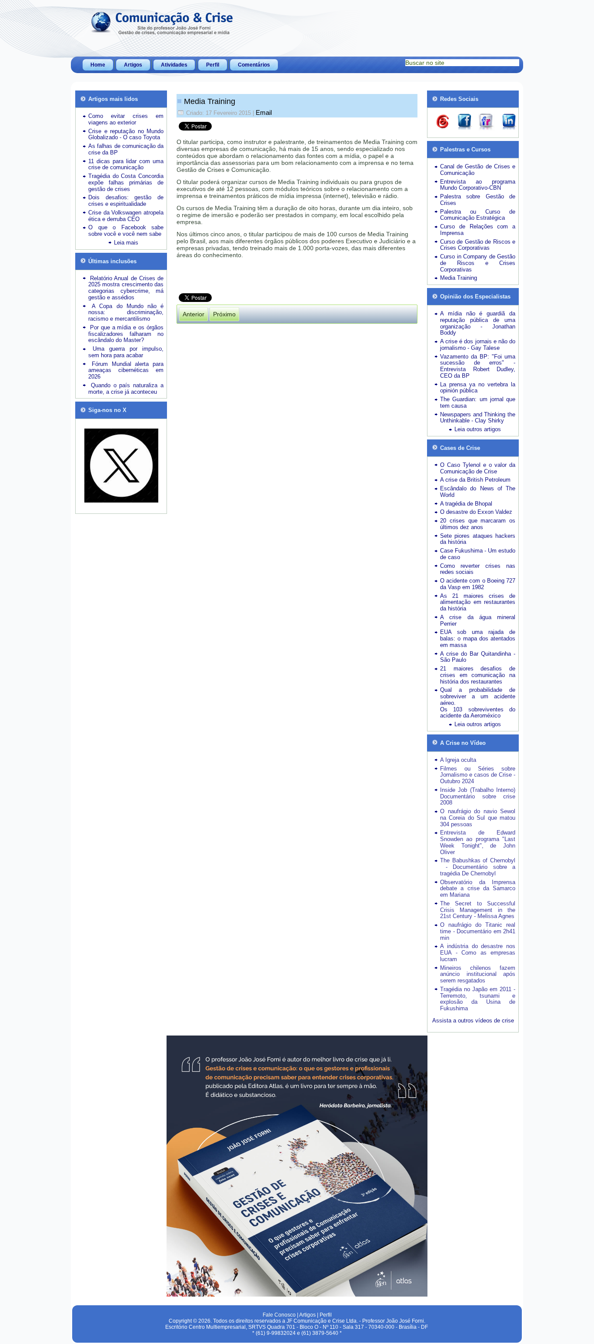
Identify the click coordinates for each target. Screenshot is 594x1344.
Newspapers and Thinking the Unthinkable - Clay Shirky (477, 417)
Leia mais (126, 242)
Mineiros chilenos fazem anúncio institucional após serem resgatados (477, 974)
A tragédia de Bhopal (466, 503)
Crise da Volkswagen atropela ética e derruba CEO (126, 215)
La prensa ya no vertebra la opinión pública (477, 387)
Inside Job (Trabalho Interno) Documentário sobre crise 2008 (477, 796)
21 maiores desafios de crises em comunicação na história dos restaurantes (477, 675)
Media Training (209, 101)
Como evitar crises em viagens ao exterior (126, 119)
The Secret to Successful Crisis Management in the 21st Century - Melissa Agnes (477, 910)
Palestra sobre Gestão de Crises (477, 199)
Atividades (174, 65)
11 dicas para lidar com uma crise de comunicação (126, 164)
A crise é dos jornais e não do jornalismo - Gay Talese (477, 344)
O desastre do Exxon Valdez (476, 512)
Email (264, 112)
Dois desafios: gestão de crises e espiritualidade (126, 200)
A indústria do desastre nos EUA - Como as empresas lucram (477, 952)
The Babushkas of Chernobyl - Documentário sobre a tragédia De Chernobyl (477, 867)
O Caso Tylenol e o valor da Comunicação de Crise (477, 468)
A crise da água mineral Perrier (477, 620)
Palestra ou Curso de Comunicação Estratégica (477, 214)
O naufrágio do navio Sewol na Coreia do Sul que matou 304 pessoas (477, 818)
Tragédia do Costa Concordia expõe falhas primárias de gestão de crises (126, 182)
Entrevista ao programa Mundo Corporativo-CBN (477, 184)
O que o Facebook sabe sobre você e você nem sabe (126, 230)
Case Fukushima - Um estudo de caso (477, 553)
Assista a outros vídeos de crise (473, 1020)
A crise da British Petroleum (475, 479)
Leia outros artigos (477, 429)
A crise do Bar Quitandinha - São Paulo (477, 657)
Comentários (254, 65)
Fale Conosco (279, 1315)
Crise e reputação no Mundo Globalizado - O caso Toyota (126, 134)
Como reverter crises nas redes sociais (477, 569)
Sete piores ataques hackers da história (477, 539)
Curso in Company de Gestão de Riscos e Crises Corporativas (477, 263)
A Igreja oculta (458, 760)
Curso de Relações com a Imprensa (477, 229)
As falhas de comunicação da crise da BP (126, 149)
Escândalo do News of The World (477, 491)
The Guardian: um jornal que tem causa (477, 402)
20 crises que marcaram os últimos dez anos (477, 523)
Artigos (133, 65)
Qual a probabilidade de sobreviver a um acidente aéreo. (477, 696)
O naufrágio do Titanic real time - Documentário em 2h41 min (477, 931)
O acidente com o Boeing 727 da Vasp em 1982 (477, 583)
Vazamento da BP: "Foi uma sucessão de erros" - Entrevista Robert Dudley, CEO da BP (477, 366)
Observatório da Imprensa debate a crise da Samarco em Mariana (477, 888)
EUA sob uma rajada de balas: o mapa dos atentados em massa (477, 638)
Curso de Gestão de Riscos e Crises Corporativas (477, 244)
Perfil (212, 65)
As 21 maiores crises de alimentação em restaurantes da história (477, 602)
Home (97, 65)
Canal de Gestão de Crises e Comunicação (477, 169)
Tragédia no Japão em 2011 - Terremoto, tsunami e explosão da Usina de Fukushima (477, 999)
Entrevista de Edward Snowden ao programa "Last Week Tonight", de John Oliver (477, 842)
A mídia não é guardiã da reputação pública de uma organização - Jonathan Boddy (477, 323)
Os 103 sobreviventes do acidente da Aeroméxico (477, 712)
